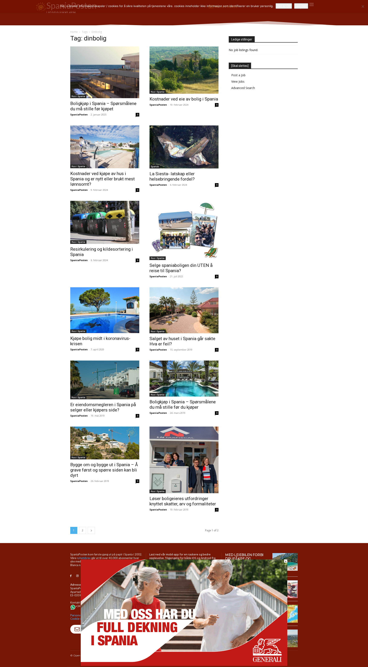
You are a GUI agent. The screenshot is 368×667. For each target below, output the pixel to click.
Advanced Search (243, 88)
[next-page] (91, 530)
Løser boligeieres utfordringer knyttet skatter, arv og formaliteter (183, 501)
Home (74, 32)
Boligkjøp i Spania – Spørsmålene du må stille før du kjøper (183, 404)
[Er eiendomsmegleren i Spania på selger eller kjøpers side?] (104, 380)
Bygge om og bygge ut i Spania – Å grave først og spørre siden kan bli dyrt (104, 470)
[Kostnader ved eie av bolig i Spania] (184, 70)
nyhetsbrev (84, 558)
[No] (363, 6)
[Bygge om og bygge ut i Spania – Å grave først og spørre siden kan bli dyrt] (104, 443)
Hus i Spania (78, 96)
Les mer (301, 6)
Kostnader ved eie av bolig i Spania (184, 99)
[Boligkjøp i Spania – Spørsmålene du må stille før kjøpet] (104, 72)
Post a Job (238, 75)
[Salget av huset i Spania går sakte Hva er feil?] (184, 310)
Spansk (155, 166)
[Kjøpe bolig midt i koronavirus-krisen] (104, 310)
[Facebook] (71, 576)
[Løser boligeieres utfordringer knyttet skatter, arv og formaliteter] (184, 460)
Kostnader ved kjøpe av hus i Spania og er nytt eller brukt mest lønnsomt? (102, 179)
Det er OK (283, 6)
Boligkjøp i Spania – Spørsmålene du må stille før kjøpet (103, 106)
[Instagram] (77, 576)
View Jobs (237, 81)
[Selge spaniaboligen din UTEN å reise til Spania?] (184, 230)
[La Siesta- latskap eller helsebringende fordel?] (184, 146)
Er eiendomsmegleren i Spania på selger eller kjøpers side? (103, 407)
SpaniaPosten (79, 114)
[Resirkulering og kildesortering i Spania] (104, 222)
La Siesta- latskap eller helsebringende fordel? (172, 176)
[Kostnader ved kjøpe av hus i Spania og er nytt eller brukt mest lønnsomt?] (104, 146)
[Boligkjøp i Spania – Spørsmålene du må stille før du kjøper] (184, 379)
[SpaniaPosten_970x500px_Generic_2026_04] (184, 665)
